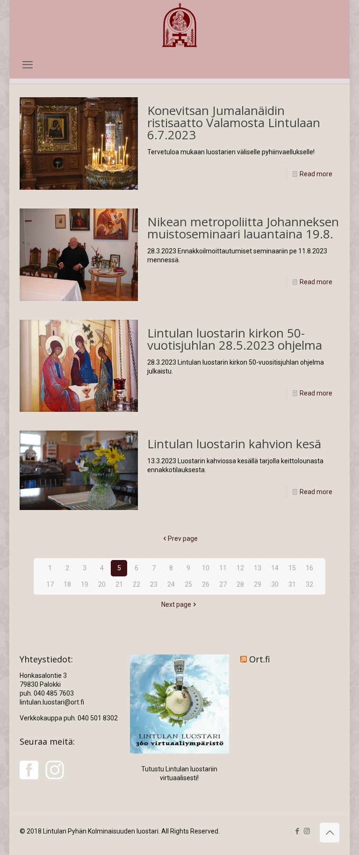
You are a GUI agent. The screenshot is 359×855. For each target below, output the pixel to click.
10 (205, 568)
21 (119, 584)
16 (309, 568)
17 (50, 584)
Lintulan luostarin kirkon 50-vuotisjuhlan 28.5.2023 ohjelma (234, 338)
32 (309, 584)
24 (171, 584)
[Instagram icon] (306, 831)
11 (223, 568)
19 (84, 584)
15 (292, 568)
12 (240, 568)
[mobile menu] (28, 65)
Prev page (183, 538)
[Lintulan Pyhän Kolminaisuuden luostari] (179, 26)
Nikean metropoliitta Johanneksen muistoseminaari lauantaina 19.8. (243, 227)
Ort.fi (259, 659)
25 (188, 584)
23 (154, 584)
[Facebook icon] (297, 831)
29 (257, 584)
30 (275, 584)
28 (240, 584)
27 (223, 584)
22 (136, 584)
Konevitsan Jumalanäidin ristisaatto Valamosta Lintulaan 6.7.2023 (233, 122)
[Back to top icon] (329, 832)
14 (275, 568)
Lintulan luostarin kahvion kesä (234, 443)
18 (67, 584)
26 (205, 584)
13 (257, 568)
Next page (176, 604)
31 (292, 584)
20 (102, 584)
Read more (316, 174)
